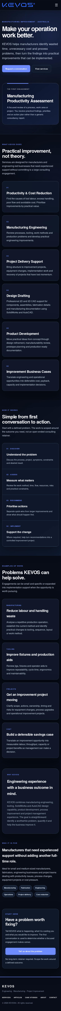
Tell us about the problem (30, 951)
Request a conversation (16, 68)
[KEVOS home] (18, 5)
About (43, 997)
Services (6, 997)
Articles (18, 997)
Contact (53, 997)
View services (41, 68)
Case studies (31, 997)
